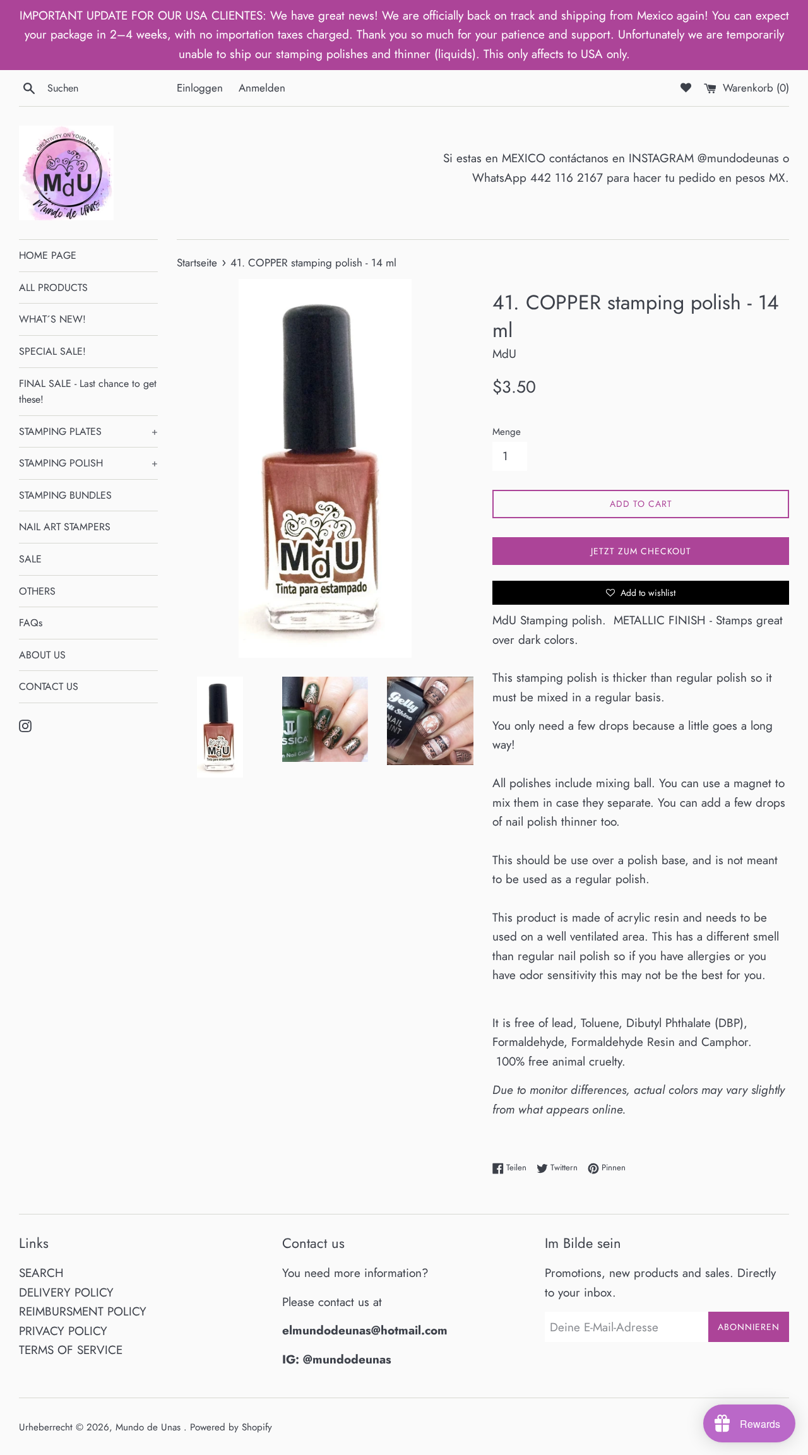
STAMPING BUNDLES (65, 495)
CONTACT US (48, 686)
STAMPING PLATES (88, 431)
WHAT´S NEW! (52, 319)
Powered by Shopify (231, 1427)
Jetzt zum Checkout (641, 551)
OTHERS (37, 591)
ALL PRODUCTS (53, 287)
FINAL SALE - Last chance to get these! (88, 391)
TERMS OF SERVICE (70, 1349)
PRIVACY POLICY (63, 1330)
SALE (30, 559)
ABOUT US (42, 655)
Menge (506, 432)
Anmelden (262, 87)
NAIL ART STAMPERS (64, 527)
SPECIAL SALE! (52, 351)
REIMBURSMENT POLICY (82, 1311)
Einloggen (200, 87)
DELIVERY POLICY (66, 1292)
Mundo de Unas (150, 1427)
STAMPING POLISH (88, 463)
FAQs (30, 622)
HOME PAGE (47, 255)
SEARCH (41, 1272)
